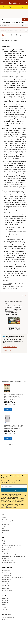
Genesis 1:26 (7, 284)
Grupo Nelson (6, 579)
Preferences (5, 619)
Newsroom (5, 531)
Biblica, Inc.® (9, 311)
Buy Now (8, 409)
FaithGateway (6, 571)
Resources (10, 30)
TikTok (4, 605)
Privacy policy (6, 552)
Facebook (5, 598)
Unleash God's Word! (14, 330)
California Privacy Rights (10, 554)
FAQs (3, 541)
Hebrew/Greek (19, 30)
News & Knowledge (8, 520)
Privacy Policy (6, 506)
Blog (3, 528)
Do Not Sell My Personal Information (13, 556)
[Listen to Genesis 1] (20, 35)
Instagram (5, 600)
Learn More (7, 350)
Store (4, 526)
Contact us (5, 549)
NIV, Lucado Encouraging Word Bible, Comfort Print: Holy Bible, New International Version (13, 426)
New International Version (13, 301)
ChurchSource (6, 575)
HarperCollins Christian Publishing (12, 577)
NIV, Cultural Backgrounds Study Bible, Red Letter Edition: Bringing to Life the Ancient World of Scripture (13, 397)
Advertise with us (7, 547)
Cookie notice (6, 558)
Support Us (5, 533)
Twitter (4, 607)
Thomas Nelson (7, 584)
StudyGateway (6, 573)
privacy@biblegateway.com (8, 507)
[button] (26, 3)
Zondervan (5, 588)
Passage (3, 30)
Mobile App (5, 524)
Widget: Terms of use (8, 562)
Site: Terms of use (7, 560)
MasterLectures (7, 590)
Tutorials (4, 543)
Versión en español (8, 617)
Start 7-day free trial (10, 346)
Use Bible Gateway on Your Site (11, 545)
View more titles (14, 445)
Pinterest (5, 603)
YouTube (4, 609)
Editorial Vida (6, 581)
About (4, 517)
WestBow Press (6, 586)
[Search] (25, 19)
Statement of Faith (7, 522)
